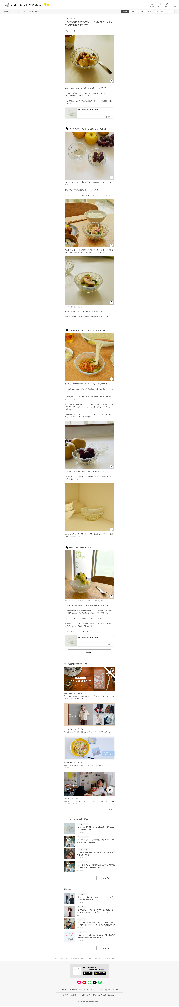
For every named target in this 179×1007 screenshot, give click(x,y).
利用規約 (115, 990)
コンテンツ (159, 6)
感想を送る (89, 652)
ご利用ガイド (88, 990)
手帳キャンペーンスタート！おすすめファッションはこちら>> (21, 11)
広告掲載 (107, 990)
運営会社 (66, 995)
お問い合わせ (98, 990)
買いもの (152, 6)
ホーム (56, 958)
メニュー (174, 6)
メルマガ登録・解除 (75, 990)
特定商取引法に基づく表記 (87, 995)
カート (166, 6)
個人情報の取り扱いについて (107, 995)
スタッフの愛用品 (71, 18)
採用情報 (74, 995)
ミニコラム (63, 958)
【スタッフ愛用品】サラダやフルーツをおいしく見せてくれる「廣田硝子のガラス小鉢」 (91, 958)
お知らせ (63, 990)
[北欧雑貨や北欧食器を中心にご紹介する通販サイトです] (26, 4)
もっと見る (105, 878)
